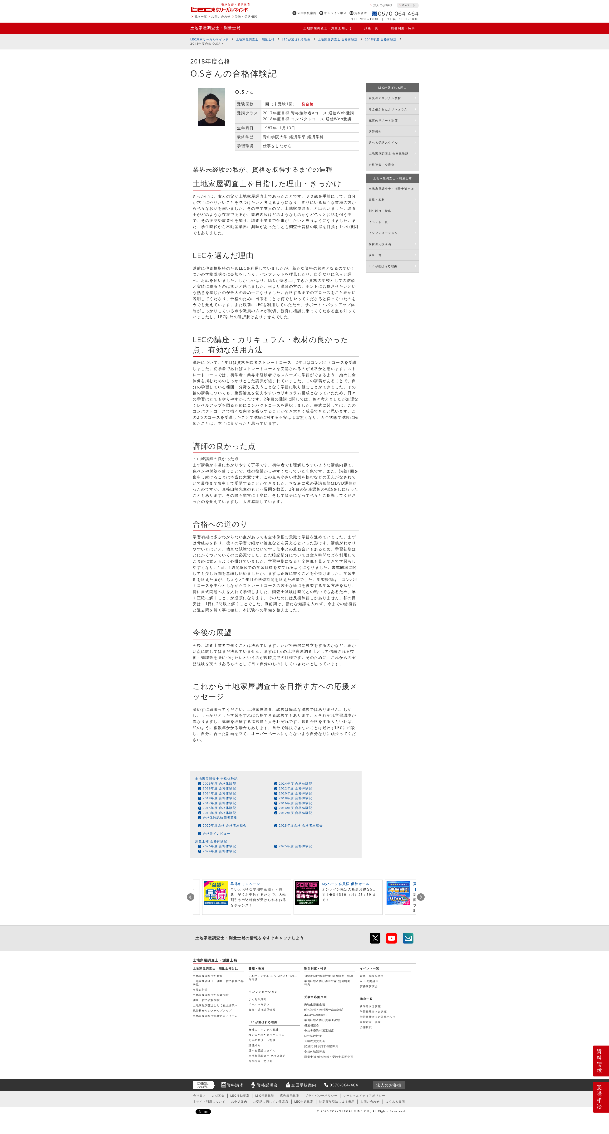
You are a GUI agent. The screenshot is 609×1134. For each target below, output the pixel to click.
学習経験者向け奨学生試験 (322, 1020)
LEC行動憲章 (239, 1095)
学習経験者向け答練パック (378, 1016)
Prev (190, 897)
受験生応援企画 (380, 244)
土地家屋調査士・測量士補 (215, 27)
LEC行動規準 (264, 1095)
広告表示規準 (290, 1095)
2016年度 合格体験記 (295, 803)
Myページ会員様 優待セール (345, 883)
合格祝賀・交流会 (382, 165)
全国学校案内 (307, 13)
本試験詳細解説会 (316, 1015)
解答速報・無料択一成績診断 (323, 1009)
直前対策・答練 (370, 1022)
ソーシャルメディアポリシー (364, 1095)
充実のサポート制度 (383, 120)
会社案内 (199, 1095)
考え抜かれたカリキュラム (388, 109)
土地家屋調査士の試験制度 (211, 995)
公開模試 (366, 1027)
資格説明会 (267, 1085)
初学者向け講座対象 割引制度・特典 (328, 976)
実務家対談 (200, 989)
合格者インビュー (217, 833)
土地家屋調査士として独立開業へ (215, 1005)
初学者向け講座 (370, 1006)
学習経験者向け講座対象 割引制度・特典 (328, 982)
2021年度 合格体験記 (219, 793)
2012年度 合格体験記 (295, 813)
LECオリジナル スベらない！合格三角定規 (273, 977)
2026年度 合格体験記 (219, 846)
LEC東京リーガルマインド (209, 39)
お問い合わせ (221, 16)
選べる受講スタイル (383, 143)
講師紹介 (375, 131)
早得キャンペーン (245, 883)
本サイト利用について (209, 1101)
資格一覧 (200, 16)
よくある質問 (258, 999)
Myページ (409, 5)
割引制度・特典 (403, 28)
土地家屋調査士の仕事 (208, 976)
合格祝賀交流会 (314, 1041)
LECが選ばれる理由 (296, 39)
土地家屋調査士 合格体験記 (338, 39)
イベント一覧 (378, 222)
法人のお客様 (383, 5)
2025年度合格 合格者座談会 (225, 825)
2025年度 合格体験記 (219, 783)
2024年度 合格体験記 (295, 783)
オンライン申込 (335, 13)
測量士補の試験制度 (206, 1000)
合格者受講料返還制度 (319, 1030)
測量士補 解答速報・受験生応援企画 (328, 1056)
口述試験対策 (313, 1035)
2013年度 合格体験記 (219, 813)
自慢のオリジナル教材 (385, 98)
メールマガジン (259, 1004)
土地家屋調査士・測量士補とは (327, 28)
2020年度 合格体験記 (295, 793)
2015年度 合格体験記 (219, 808)
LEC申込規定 (303, 1101)
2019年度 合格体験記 (219, 798)
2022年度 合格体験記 (295, 788)
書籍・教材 (377, 200)
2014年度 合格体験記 (295, 808)
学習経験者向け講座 (373, 1011)
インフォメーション (383, 233)
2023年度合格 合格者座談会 (301, 825)
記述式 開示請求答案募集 (321, 1046)
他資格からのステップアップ (212, 1010)
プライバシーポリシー (321, 1095)
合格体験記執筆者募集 (220, 817)
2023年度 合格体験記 (219, 788)
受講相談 (599, 1097)
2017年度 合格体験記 (219, 803)
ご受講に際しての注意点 (271, 1101)
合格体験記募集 (314, 1051)
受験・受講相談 (246, 16)
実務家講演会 (369, 986)
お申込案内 (239, 1101)
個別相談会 (311, 1025)
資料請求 (360, 13)
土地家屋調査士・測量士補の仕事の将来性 (218, 982)
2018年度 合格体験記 (381, 39)
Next (421, 897)
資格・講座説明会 (372, 976)
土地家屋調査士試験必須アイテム (215, 1015)
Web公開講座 (369, 981)
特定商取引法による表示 (337, 1101)
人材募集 (218, 1095)
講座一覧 (371, 28)
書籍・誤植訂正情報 (262, 1009)
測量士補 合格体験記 (211, 841)
